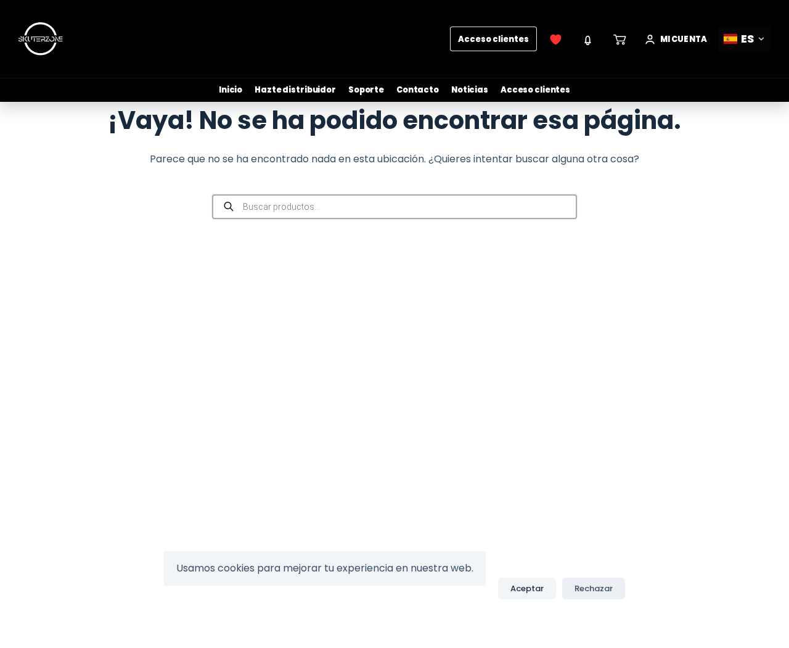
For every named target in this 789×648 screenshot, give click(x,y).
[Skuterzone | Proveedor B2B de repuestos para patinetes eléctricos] (40, 39)
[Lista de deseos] (556, 39)
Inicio (230, 90)
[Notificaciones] (588, 39)
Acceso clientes (493, 39)
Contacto (417, 90)
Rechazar (593, 588)
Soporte (366, 90)
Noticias (469, 90)
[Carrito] (620, 39)
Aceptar (527, 588)
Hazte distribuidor (295, 90)
